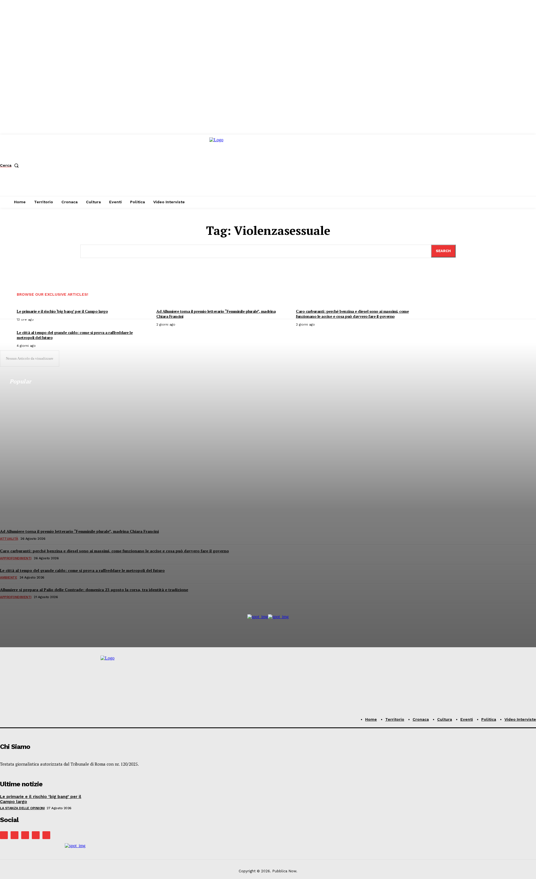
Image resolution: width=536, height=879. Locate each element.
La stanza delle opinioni (22, 808)
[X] (36, 835)
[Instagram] (14, 835)
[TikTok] (25, 835)
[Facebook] (4, 835)
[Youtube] (46, 835)
